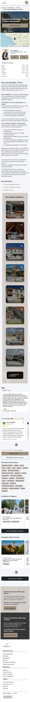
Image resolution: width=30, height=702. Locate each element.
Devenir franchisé (7, 672)
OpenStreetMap (26, 46)
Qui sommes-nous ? (8, 684)
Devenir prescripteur (10, 635)
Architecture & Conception (9, 662)
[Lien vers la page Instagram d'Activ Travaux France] (8, 697)
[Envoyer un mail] (14, 57)
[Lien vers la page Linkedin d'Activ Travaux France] (5, 697)
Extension (5, 660)
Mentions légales (7, 693)
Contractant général (8, 654)
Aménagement (6, 658)
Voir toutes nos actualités (15, 578)
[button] (15, 39)
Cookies (15, 693)
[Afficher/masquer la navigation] (26, 2)
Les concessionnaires (8, 682)
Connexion (5, 688)
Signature (5, 670)
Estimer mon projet (15, 25)
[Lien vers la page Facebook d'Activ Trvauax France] (10, 697)
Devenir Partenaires (7, 674)
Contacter (5, 686)
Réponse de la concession (10, 439)
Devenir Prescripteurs (8, 676)
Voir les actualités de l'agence (15, 531)
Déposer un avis (13, 453)
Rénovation (5, 656)
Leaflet (11, 46)
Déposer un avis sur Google (15, 457)
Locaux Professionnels (8, 664)
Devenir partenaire (10, 608)
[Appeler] (24, 57)
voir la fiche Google (18, 450)
